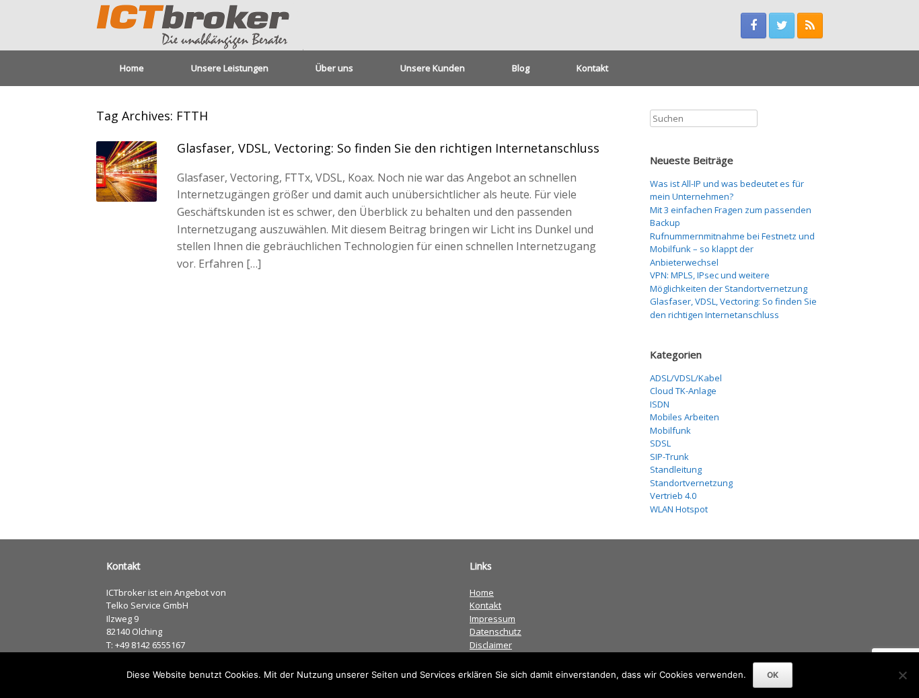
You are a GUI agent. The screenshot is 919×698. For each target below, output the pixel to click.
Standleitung (676, 469)
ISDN (659, 404)
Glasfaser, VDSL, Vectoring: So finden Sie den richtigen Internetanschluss (388, 148)
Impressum (492, 619)
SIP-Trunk (669, 457)
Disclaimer (491, 645)
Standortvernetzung (691, 483)
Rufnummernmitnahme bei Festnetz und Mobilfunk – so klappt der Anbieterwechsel (732, 249)
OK (772, 675)
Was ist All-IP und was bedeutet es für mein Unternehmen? (727, 190)
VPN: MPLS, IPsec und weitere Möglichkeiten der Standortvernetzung (728, 282)
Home (132, 68)
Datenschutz (495, 631)
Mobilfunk (670, 430)
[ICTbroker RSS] (810, 25)
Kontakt (592, 68)
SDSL (660, 443)
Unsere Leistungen (229, 68)
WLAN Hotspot (679, 509)
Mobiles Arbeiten (684, 417)
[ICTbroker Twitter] (782, 25)
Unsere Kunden (432, 68)
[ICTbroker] (199, 25)
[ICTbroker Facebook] (753, 25)
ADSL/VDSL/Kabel (686, 378)
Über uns (334, 68)
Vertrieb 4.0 (673, 496)
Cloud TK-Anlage (683, 391)
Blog (520, 68)
